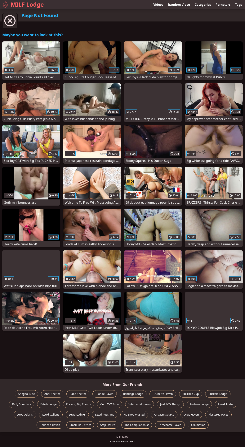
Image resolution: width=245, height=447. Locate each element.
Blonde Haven (105, 394)
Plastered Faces (218, 414)
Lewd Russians (104, 414)
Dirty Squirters (21, 404)
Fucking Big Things (78, 404)
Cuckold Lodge (217, 394)
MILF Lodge (27, 4)
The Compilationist (137, 425)
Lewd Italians (50, 414)
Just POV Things (170, 404)
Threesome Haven (169, 425)
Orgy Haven (191, 414)
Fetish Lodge (48, 404)
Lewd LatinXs (77, 414)
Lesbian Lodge (199, 404)
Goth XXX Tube (109, 404)
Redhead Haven (50, 425)
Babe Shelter (78, 394)
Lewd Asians (25, 414)
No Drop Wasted (134, 414)
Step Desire (107, 425)
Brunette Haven (163, 394)
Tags (238, 4)
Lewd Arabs (225, 404)
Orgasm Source (164, 414)
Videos (158, 4)
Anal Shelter (52, 394)
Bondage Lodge (133, 394)
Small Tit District (80, 425)
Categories (203, 4)
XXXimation (198, 425)
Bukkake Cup (190, 394)
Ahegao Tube (26, 394)
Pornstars (223, 4)
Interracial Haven (139, 404)
